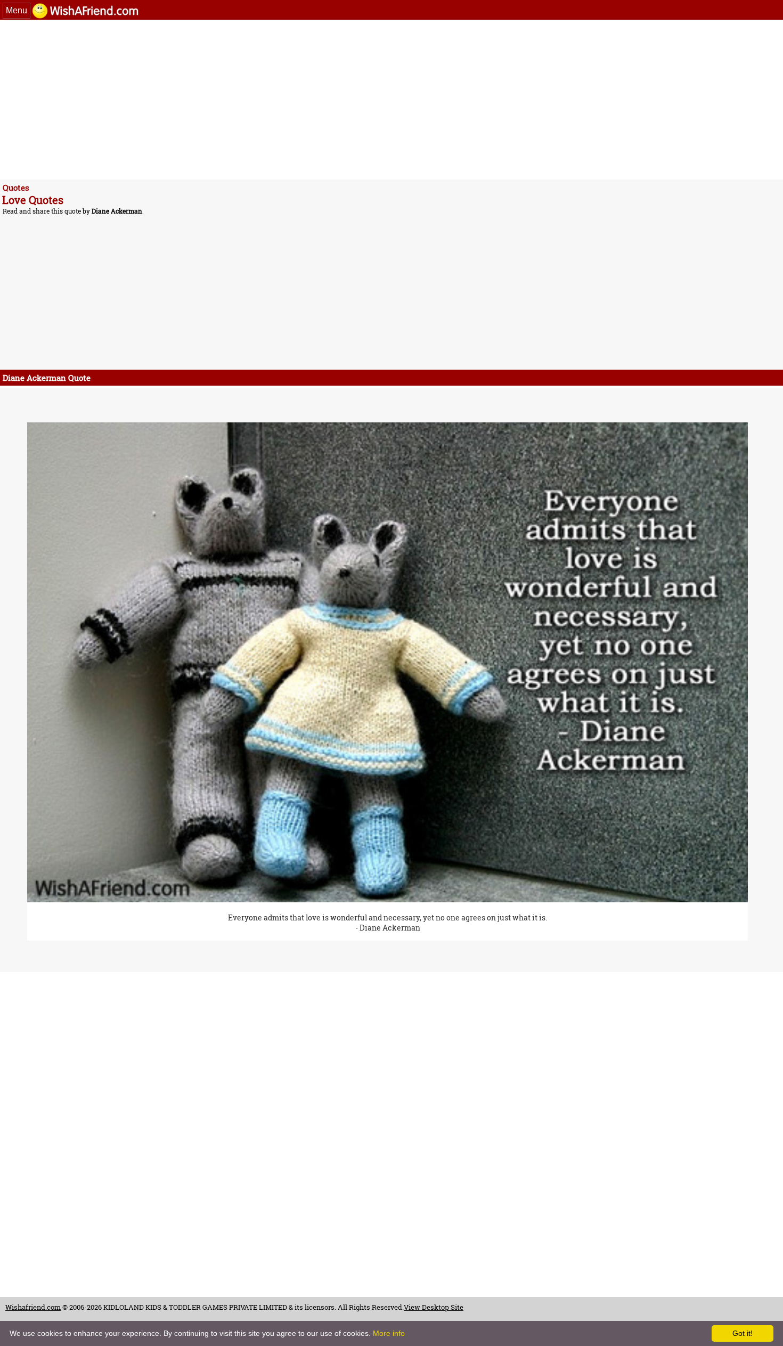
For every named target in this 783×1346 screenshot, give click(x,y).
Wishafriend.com (33, 1307)
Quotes (16, 187)
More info (389, 1333)
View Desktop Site (433, 1307)
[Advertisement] (325, 99)
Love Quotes (32, 200)
